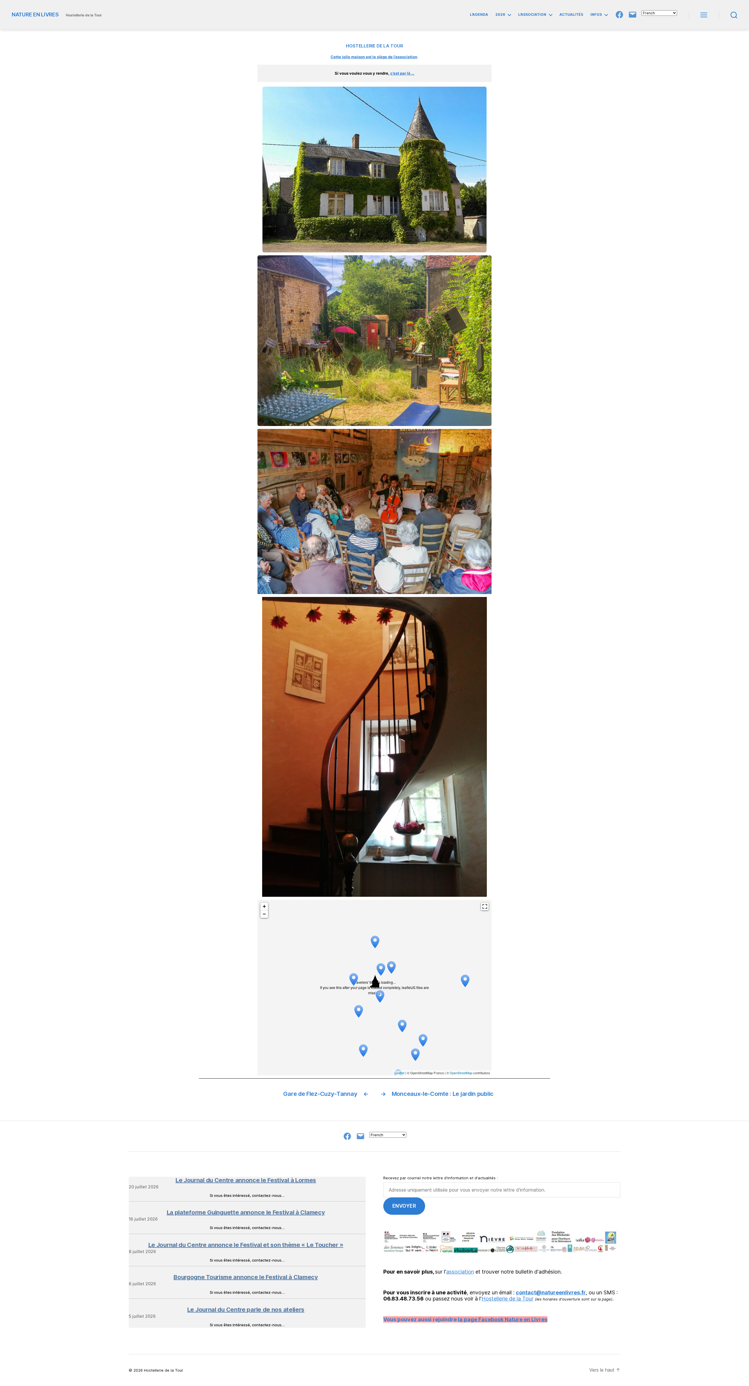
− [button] (264, 914)
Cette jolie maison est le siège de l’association (374, 56)
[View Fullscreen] (485, 906)
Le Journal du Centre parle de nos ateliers (245, 1309)
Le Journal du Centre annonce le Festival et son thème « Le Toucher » (245, 1244)
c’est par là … (402, 73)
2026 (500, 15)
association (460, 1272)
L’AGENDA (479, 15)
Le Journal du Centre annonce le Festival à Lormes (246, 1180)
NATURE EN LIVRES (35, 14)
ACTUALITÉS (571, 15)
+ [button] (264, 906)
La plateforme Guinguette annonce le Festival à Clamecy (246, 1212)
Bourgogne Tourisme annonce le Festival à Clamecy (245, 1277)
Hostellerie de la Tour (507, 1299)
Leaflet (399, 1072)
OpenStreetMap (461, 1072)
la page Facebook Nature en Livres (502, 1319)
